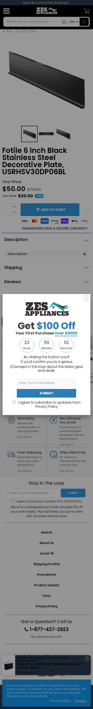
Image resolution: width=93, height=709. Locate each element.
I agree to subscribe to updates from (48, 404)
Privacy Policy (46, 406)
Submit (46, 393)
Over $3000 (66, 333)
